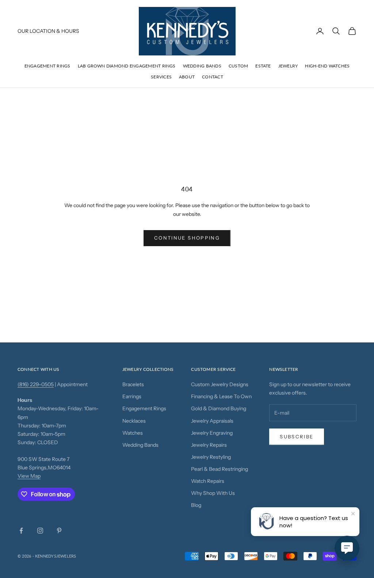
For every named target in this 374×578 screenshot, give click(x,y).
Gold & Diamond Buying (218, 408)
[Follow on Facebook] (21, 530)
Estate (263, 66)
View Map (29, 476)
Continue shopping (187, 238)
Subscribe (296, 436)
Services (161, 76)
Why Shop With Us (213, 493)
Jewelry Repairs (209, 445)
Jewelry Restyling (211, 457)
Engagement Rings (47, 66)
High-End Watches (327, 66)
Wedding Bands (202, 66)
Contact (212, 76)
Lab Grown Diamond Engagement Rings (127, 66)
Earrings (131, 396)
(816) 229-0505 (36, 384)
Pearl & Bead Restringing (219, 469)
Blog (196, 505)
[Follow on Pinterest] (59, 530)
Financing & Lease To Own (221, 396)
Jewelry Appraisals (212, 421)
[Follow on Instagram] (40, 530)
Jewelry (288, 66)
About (187, 76)
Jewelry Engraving (212, 433)
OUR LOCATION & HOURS (48, 31)
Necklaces (134, 421)
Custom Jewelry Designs (219, 384)
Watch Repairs (207, 481)
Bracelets (133, 384)
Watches (132, 433)
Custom (238, 66)
